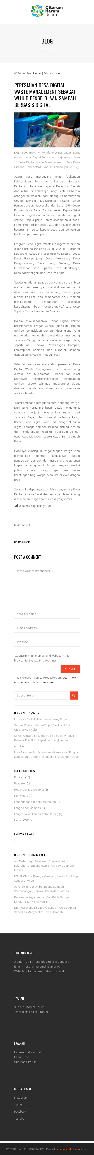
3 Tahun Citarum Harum (29, 1007)
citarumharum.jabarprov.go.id (45, 971)
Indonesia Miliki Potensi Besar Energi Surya (41, 719)
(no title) (19, 746)
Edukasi (19, 777)
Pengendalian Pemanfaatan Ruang (36, 814)
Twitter (18, 1104)
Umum (37, 73)
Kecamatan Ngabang (28, 897)
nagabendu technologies (74, 1149)
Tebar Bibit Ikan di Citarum (31, 1011)
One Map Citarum (25, 1062)
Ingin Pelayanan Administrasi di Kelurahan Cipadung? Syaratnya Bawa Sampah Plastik (44, 866)
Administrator (52, 73)
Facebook (20, 1111)
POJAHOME (21, 876)
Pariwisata (21, 795)
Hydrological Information (29, 1052)
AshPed (19, 861)
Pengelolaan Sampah (27, 808)
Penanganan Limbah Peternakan (35, 801)
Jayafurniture (22, 886)
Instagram (21, 1097)
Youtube (19, 1118)
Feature (19, 783)
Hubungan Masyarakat (29, 789)
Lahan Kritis (22, 1057)
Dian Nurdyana (23, 907)
